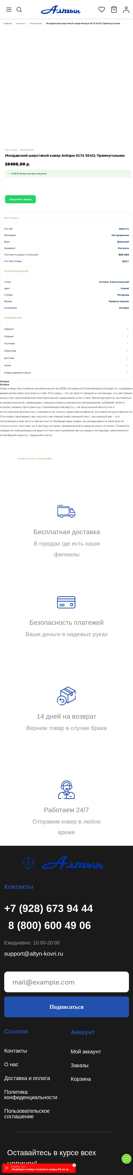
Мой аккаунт (86, 1052)
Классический (119, 281)
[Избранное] (102, 9)
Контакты (15, 1051)
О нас (11, 1064)
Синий (125, 288)
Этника (104, 281)
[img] (62, 862)
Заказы (80, 1065)
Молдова (123, 294)
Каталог (20, 23)
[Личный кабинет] (126, 9)
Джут (125, 261)
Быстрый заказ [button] (93, 184)
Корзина (81, 1079)
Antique (124, 307)
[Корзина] (114, 9)
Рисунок (123, 248)
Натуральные (120, 235)
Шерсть (124, 228)
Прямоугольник (119, 301)
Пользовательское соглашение (27, 1113)
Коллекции (36, 23)
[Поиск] (19, 9)
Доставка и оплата (27, 1078)
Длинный (123, 241)
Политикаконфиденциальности (30, 1094)
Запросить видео (20, 199)
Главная (7, 23)
